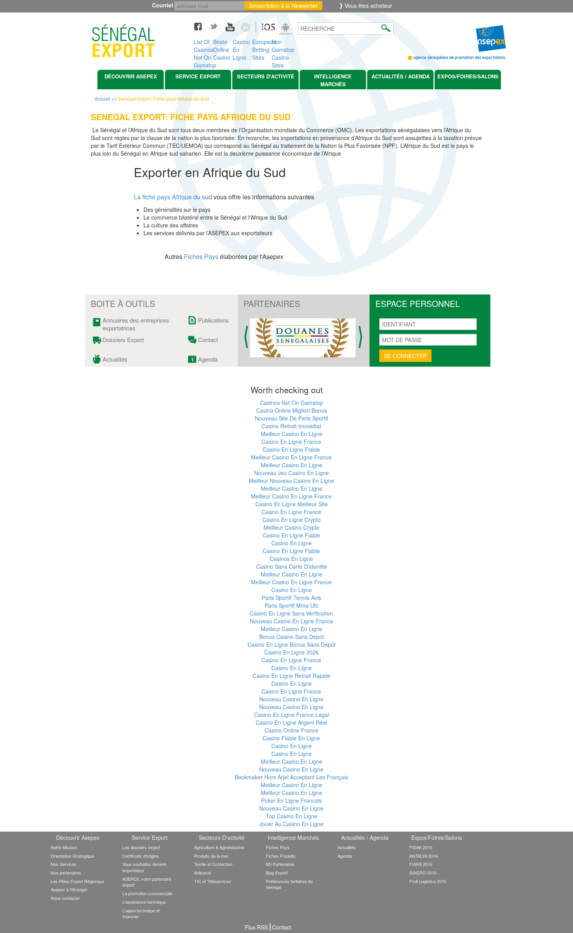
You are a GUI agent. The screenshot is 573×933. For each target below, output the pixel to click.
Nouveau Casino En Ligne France (291, 621)
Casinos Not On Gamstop (291, 402)
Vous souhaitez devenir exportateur (144, 867)
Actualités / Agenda (400, 76)
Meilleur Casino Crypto (292, 527)
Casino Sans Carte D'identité (291, 566)
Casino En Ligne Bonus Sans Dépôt (292, 644)
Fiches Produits (280, 856)
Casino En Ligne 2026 (291, 652)
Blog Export (277, 872)
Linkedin (248, 26)
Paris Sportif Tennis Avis (291, 597)
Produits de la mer (211, 856)
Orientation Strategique (72, 856)
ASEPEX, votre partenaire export (146, 882)
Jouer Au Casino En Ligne (291, 824)
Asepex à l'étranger (69, 889)
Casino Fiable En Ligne (291, 738)
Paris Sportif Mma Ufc (291, 605)
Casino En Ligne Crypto (291, 519)
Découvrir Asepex (130, 76)
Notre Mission (64, 847)
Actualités (115, 359)
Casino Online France (291, 730)
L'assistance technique (144, 902)
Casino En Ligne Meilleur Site (291, 504)
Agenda (208, 359)
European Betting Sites (262, 47)
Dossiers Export (123, 340)
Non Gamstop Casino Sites (281, 47)
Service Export (198, 76)
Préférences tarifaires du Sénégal (289, 884)
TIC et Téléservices (212, 881)
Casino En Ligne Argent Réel (291, 722)
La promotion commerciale (147, 893)
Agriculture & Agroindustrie (219, 847)
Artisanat (202, 872)
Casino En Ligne (241, 47)
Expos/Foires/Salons (468, 76)
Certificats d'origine (140, 856)
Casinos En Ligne (291, 558)
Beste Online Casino (221, 47)
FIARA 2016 (420, 864)
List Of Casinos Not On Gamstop (203, 47)
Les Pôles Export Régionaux (77, 881)
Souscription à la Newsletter (283, 5)
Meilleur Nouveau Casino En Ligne (291, 480)
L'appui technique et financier (141, 913)
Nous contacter (65, 898)
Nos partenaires (66, 872)
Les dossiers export (141, 847)
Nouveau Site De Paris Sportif (291, 418)
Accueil (102, 98)
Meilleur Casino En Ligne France (291, 457)
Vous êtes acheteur (367, 5)
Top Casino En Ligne (291, 816)
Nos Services (63, 864)
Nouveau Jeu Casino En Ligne (291, 473)
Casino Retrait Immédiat (291, 426)
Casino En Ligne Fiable (291, 449)
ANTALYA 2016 (423, 856)
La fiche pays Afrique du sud (173, 196)
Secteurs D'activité (265, 76)
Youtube (233, 26)
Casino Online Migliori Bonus (291, 410)
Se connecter (405, 356)
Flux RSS (256, 927)
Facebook (201, 26)
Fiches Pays (201, 256)
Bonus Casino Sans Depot (291, 636)
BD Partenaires (280, 864)
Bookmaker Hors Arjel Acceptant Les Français (291, 777)
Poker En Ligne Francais (291, 800)
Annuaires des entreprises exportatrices (136, 324)
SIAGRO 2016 (423, 872)
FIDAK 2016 (420, 847)
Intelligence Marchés (333, 80)
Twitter (217, 26)
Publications (211, 320)
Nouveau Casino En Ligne (291, 699)
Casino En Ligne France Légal (291, 714)
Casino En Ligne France (291, 441)
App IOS (264, 30)
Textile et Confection (213, 864)
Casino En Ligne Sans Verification (291, 613)
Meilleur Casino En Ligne (291, 434)
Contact (208, 340)
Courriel (164, 5)
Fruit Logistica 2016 (427, 881)
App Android (286, 30)
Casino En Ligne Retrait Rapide (291, 675)
